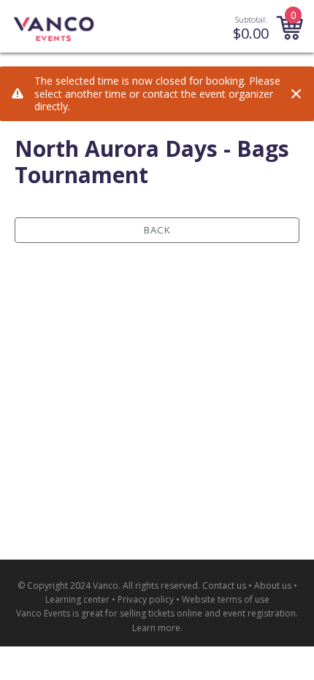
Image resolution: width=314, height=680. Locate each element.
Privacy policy (146, 599)
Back (157, 229)
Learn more (156, 628)
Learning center (77, 599)
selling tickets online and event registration (208, 613)
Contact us (224, 585)
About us (272, 585)
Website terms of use (225, 599)
